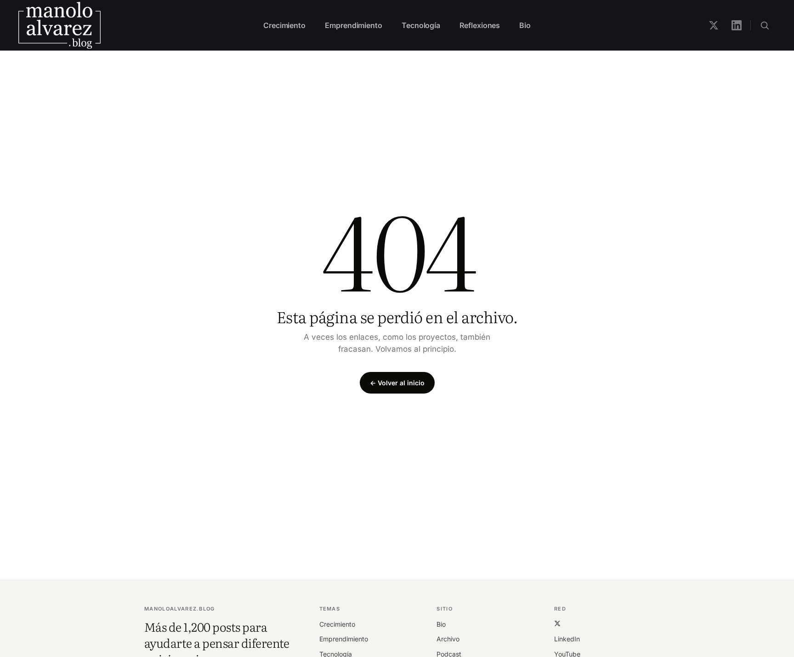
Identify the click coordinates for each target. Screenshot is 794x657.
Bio (525, 25)
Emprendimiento (353, 25)
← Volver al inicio (397, 383)
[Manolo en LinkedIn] (737, 25)
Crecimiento (284, 25)
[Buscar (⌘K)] (765, 25)
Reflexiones (479, 25)
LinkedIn (567, 639)
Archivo (448, 639)
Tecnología (421, 25)
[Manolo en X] (714, 25)
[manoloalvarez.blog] (59, 25)
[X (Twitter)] (557, 623)
